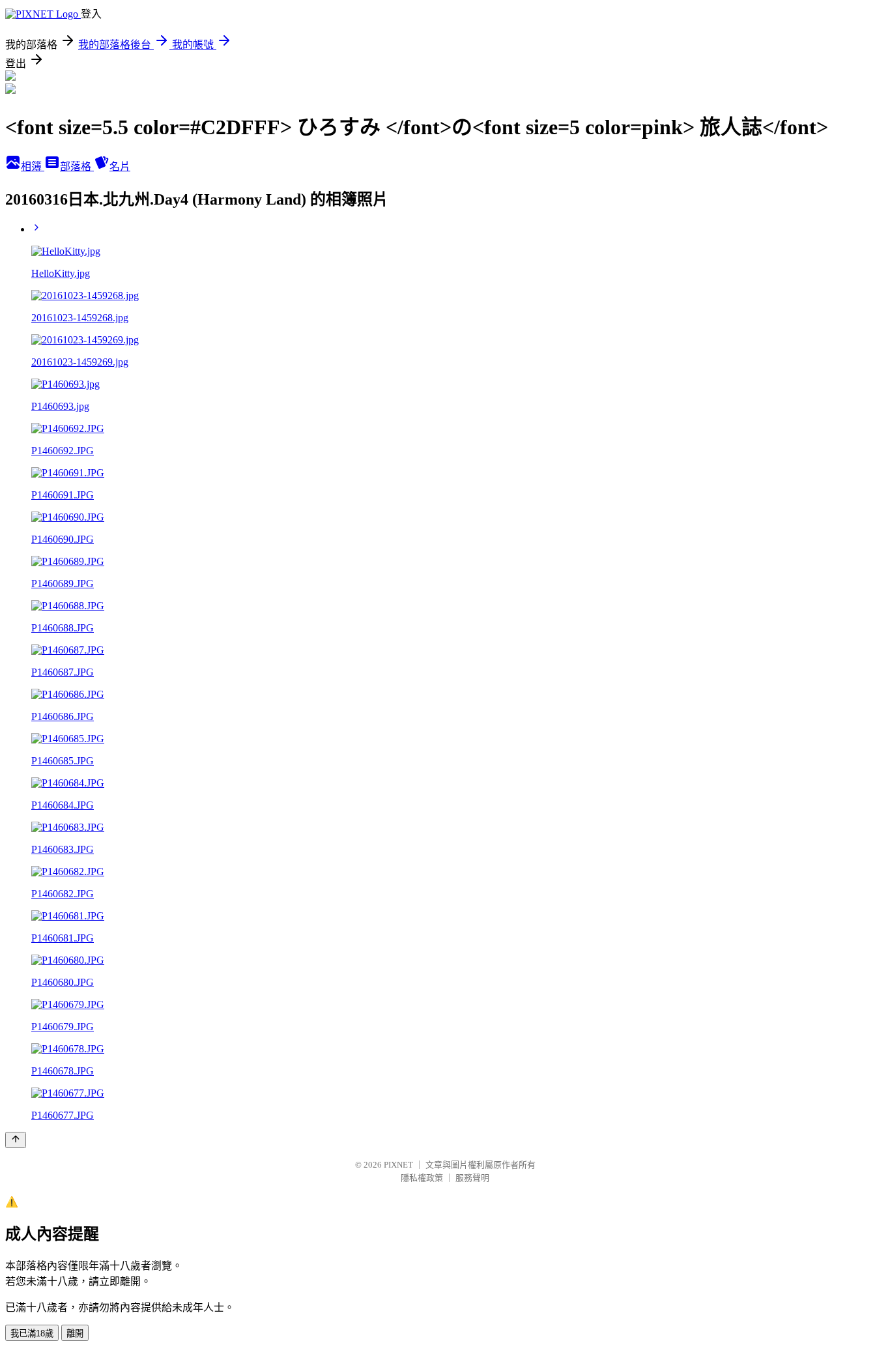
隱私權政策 (422, 1178)
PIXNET (398, 1165)
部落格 (77, 166)
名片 (119, 166)
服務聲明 (472, 1178)
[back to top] (15, 1140)
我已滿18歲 (31, 1333)
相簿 (32, 166)
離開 (74, 1333)
